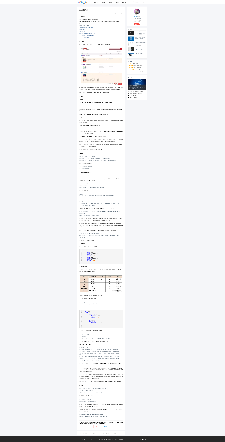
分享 (106, 426)
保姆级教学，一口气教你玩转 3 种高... (113, 433)
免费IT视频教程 (107, 439)
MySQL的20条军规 (133, 97)
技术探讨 (103, 2)
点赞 (97, 426)
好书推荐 (117, 2)
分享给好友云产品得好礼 (135, 67)
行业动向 (110, 2)
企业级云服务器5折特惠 (136, 71)
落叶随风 (115, 439)
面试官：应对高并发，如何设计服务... (136, 91)
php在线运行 (120, 439)
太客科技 (83, 439)
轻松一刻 (124, 2)
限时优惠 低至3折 (134, 69)
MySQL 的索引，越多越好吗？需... (135, 93)
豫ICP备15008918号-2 (96, 439)
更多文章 (136, 24)
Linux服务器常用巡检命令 (134, 95)
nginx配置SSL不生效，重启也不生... (90, 433)
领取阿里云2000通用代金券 (135, 65)
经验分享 (96, 2)
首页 (90, 2)
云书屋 (111, 439)
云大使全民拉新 (133, 63)
